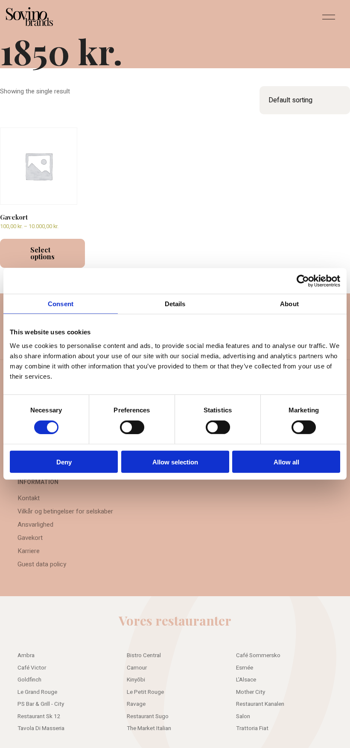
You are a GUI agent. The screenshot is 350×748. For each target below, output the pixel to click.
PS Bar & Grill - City (41, 704)
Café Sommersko (258, 655)
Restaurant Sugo (148, 716)
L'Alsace (246, 680)
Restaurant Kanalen (260, 704)
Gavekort (30, 537)
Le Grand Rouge (37, 692)
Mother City (250, 692)
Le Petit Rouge (145, 692)
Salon (243, 716)
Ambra (26, 655)
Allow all (286, 461)
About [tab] (289, 303)
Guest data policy (42, 564)
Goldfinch (29, 680)
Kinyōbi (136, 680)
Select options (42, 253)
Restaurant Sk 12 (39, 716)
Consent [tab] (60, 303)
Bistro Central (144, 655)
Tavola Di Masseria (41, 728)
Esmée (244, 668)
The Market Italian (149, 728)
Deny (64, 461)
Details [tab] (175, 303)
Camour (137, 668)
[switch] (132, 427)
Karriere (29, 551)
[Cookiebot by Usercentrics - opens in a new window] (302, 281)
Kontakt (29, 498)
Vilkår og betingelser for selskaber (65, 511)
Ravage (136, 704)
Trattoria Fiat (252, 728)
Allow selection (175, 461)
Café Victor (32, 668)
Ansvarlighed (35, 524)
